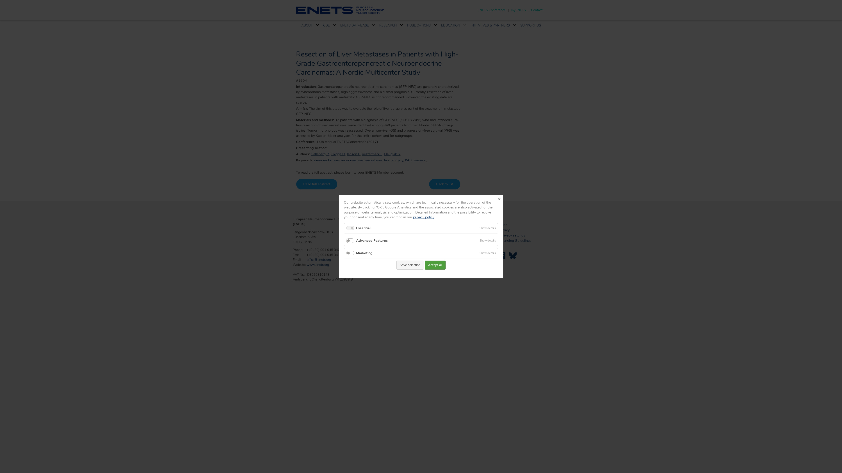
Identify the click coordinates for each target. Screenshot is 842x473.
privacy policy (423, 217)
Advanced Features (372, 240)
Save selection (410, 265)
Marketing (364, 253)
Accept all (435, 265)
